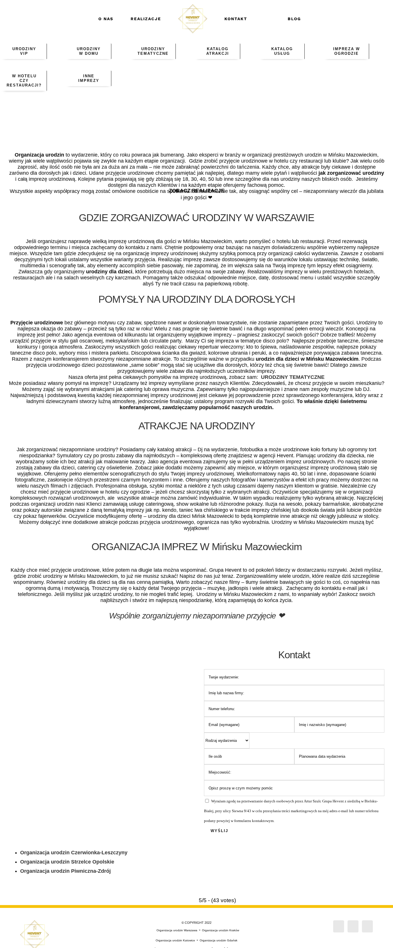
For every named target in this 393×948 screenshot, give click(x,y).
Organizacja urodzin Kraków (220, 930)
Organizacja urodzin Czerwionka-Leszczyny (73, 852)
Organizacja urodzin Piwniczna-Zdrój (65, 871)
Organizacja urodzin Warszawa (177, 930)
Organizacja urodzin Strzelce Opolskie (67, 862)
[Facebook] (338, 926)
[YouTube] (367, 926)
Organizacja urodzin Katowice (175, 940)
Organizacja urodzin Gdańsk (218, 940)
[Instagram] (353, 926)
